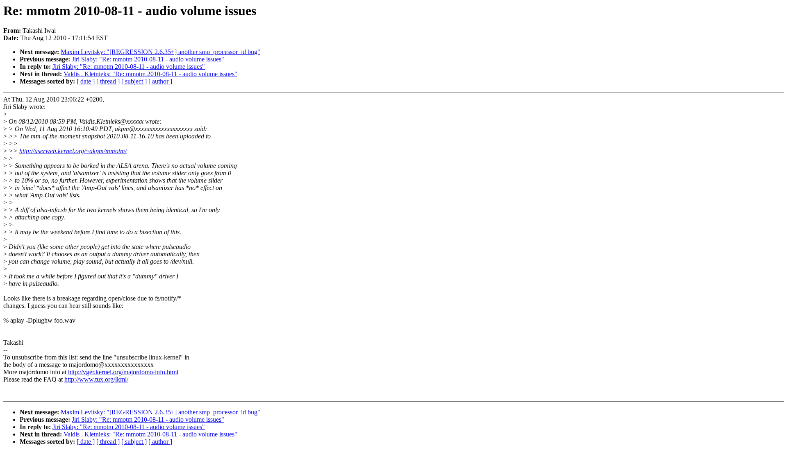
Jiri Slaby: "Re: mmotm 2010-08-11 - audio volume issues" (148, 59)
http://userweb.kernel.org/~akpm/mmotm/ (73, 150)
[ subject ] (134, 81)
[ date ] (86, 81)
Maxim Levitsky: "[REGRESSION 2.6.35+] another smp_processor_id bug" (160, 51)
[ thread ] (108, 81)
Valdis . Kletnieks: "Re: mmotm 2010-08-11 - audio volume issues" (150, 73)
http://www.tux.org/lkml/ (96, 379)
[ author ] (160, 81)
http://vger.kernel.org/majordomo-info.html (123, 371)
